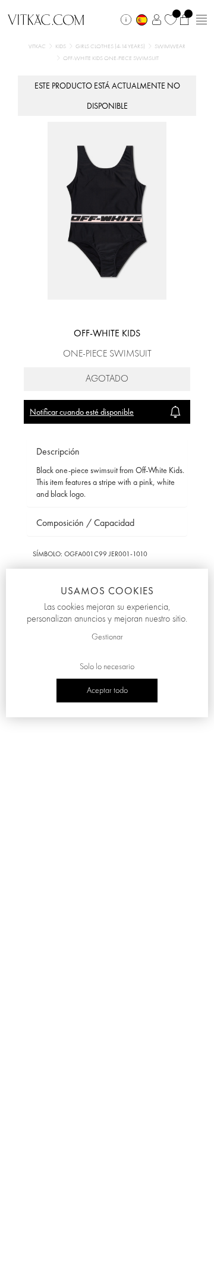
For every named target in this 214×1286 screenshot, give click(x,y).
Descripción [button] (58, 451)
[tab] (107, 452)
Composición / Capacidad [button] (85, 522)
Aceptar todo (107, 690)
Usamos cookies (107, 590)
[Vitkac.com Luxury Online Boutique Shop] (46, 18)
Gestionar (107, 637)
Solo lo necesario (107, 667)
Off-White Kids (107, 333)
